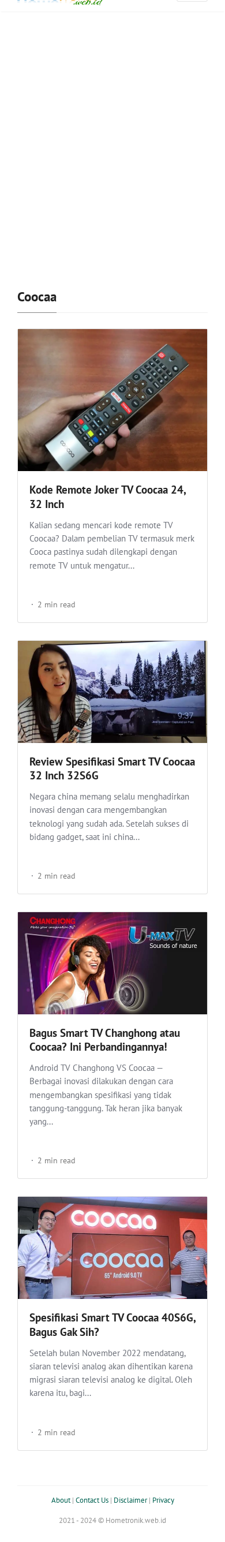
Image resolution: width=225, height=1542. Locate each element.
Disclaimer (130, 1500)
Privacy (163, 1500)
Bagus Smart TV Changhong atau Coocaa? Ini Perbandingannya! (104, 1040)
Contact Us (92, 1500)
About (60, 1500)
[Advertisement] (112, 150)
